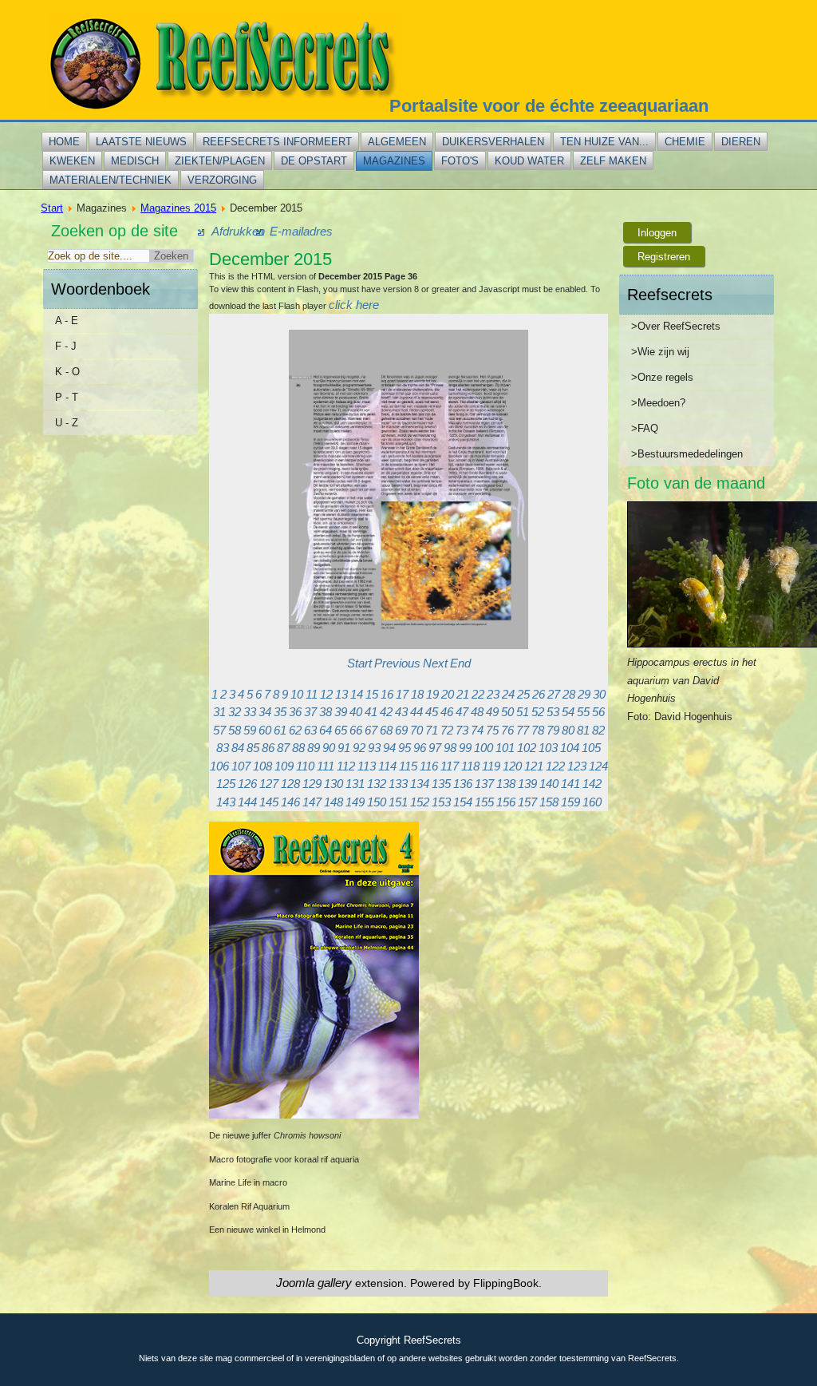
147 (312, 802)
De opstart (314, 161)
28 (568, 694)
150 (376, 802)
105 (591, 747)
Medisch (135, 161)
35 (280, 712)
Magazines (394, 161)
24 (508, 694)
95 (404, 747)
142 (592, 783)
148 (333, 802)
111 (325, 766)
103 (548, 747)
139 (527, 783)
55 (583, 712)
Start (52, 208)
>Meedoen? (658, 403)
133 (398, 783)
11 (312, 694)
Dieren (740, 142)
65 (340, 730)
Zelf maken (613, 161)
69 (401, 730)
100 (483, 747)
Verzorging (222, 180)
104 (569, 747)
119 (491, 766)
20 (447, 694)
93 (374, 747)
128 (290, 783)
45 (431, 712)
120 (512, 766)
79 (553, 730)
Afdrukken (238, 231)
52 (537, 712)
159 (570, 802)
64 (325, 730)
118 (470, 766)
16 (387, 694)
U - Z (66, 423)
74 (477, 730)
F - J (66, 346)
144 (247, 802)
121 (533, 766)
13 (341, 694)
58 (234, 730)
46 (446, 712)
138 (505, 783)
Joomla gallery (314, 1282)
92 (359, 747)
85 (253, 747)
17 (402, 694)
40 (355, 712)
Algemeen (397, 142)
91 (343, 747)
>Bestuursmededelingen (687, 454)
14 (356, 694)
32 (234, 712)
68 (386, 730)
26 (538, 694)
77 (522, 730)
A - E (66, 321)
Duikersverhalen (493, 142)
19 (432, 694)
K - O (67, 372)
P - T (66, 397)
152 (419, 802)
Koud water (529, 161)
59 (249, 730)
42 (386, 712)
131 (355, 783)
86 (268, 747)
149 (355, 802)
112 (346, 766)
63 (310, 730)
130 (333, 783)
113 (366, 766)
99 (465, 747)
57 (219, 730)
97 (434, 747)
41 (371, 712)
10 (296, 694)
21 (462, 694)
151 (398, 802)
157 (527, 802)
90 (328, 747)
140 (548, 783)
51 (522, 712)
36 (295, 712)
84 (237, 747)
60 (265, 730)
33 (249, 712)
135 (441, 783)
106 (219, 766)
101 (505, 747)
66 (355, 730)
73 (462, 730)
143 (225, 802)
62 (295, 730)
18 (417, 694)
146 (290, 802)
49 (492, 712)
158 (548, 802)
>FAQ (644, 428)
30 (599, 694)
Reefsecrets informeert (277, 142)
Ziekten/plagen (220, 161)
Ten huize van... (604, 142)
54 (568, 712)
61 (280, 730)
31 (219, 712)
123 (576, 766)
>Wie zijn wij (660, 352)
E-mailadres (301, 231)
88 (298, 747)
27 (553, 694)
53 (553, 712)
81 (583, 730)
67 (371, 730)
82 (598, 730)
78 (537, 730)
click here (354, 304)
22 (478, 694)
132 (376, 783)
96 (419, 747)
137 (484, 783)
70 (416, 730)
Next (435, 663)
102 (526, 747)
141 (570, 783)
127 (268, 783)
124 (598, 766)
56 (598, 712)
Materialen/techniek (110, 180)
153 (441, 802)
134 (419, 783)
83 (222, 747)
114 (387, 766)
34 (265, 712)
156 (505, 802)
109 (284, 766)
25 (523, 694)
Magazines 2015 (178, 208)
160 (592, 802)
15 (371, 694)
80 (568, 730)
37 (310, 712)
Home (64, 142)
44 (416, 712)
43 (401, 712)
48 (477, 712)
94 (389, 747)
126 (247, 783)
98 (450, 747)
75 (492, 730)
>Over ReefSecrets (675, 326)
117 (449, 766)
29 (584, 694)
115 (408, 766)
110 (305, 766)
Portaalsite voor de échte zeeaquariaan (548, 106)
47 (462, 712)
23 (493, 694)
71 (431, 730)
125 (225, 783)
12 (326, 694)
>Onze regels (662, 377)
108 (262, 766)
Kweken (72, 161)
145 (268, 802)
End (460, 663)
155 (484, 802)
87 (283, 747)
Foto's (460, 161)
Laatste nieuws (141, 142)
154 (462, 802)
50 (507, 712)
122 (555, 766)
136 (462, 783)
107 (241, 766)
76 (507, 730)
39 (340, 712)
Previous (397, 663)
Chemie (685, 142)
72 (446, 730)
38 (325, 712)
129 (312, 783)
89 (313, 747)
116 (429, 766)
